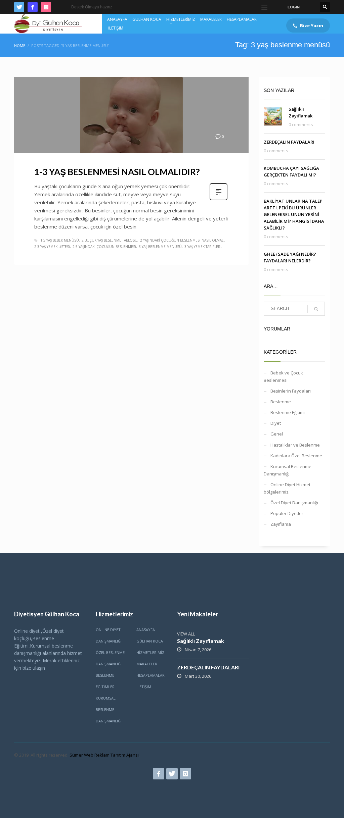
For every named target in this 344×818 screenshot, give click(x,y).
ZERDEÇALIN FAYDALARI (289, 142)
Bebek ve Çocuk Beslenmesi (283, 376)
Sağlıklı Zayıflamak (200, 640)
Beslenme (280, 402)
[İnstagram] (46, 7)
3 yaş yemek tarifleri (202, 246)
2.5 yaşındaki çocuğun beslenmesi (104, 246)
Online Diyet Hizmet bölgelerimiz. (287, 488)
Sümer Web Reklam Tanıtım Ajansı (104, 755)
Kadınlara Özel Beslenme (296, 456)
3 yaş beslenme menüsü (160, 246)
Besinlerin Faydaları (290, 391)
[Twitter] (19, 7)
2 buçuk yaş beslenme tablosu (109, 240)
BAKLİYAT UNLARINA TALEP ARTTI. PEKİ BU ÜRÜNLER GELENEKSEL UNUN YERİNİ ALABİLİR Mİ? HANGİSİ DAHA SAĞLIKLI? (294, 214)
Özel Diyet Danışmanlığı (294, 503)
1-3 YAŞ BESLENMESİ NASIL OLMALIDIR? (117, 171)
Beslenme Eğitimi (287, 412)
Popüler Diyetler (286, 513)
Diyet (275, 423)
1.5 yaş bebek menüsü (59, 240)
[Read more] (218, 199)
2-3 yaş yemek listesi (52, 246)
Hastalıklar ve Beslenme (295, 445)
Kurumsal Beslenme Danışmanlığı (287, 470)
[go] (316, 309)
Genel (276, 434)
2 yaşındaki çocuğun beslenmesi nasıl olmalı (182, 240)
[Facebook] (33, 7)
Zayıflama (280, 524)
